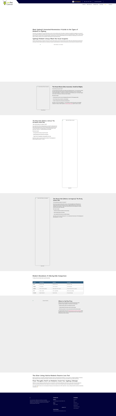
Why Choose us (89, 4)
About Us (84, 4)
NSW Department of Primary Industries (74, 310)
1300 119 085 (55, 404)
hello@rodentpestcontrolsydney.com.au (59, 410)
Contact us (110, 4)
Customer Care (95, 4)
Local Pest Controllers (97, 1)
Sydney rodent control (69, 103)
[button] (98, 2)
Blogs (105, 4)
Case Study (101, 4)
